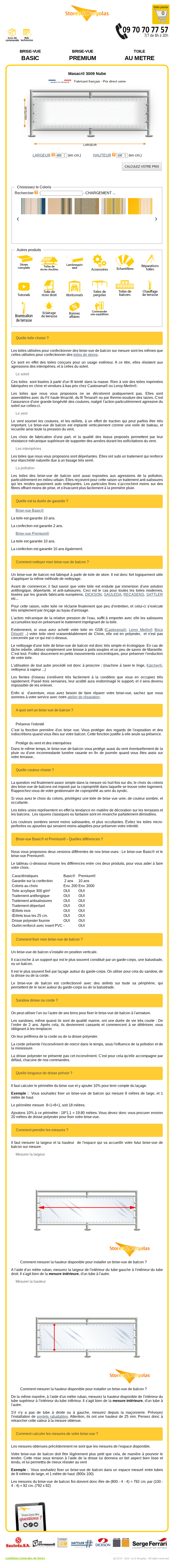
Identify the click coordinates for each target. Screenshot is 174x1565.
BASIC (30, 55)
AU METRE (140, 55)
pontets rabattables (52, 1416)
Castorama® (116, 630)
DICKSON (93, 594)
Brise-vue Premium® (32, 533)
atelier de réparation (84, 697)
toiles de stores (85, 355)
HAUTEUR (102, 155)
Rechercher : (28, 193)
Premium (82, 55)
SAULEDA (112, 594)
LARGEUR (42, 155)
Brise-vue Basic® (30, 510)
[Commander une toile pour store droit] (49, 289)
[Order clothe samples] (125, 267)
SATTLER (154, 594)
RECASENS (133, 594)
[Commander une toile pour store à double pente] (49, 263)
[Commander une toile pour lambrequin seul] (74, 262)
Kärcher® (154, 665)
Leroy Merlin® (140, 630)
